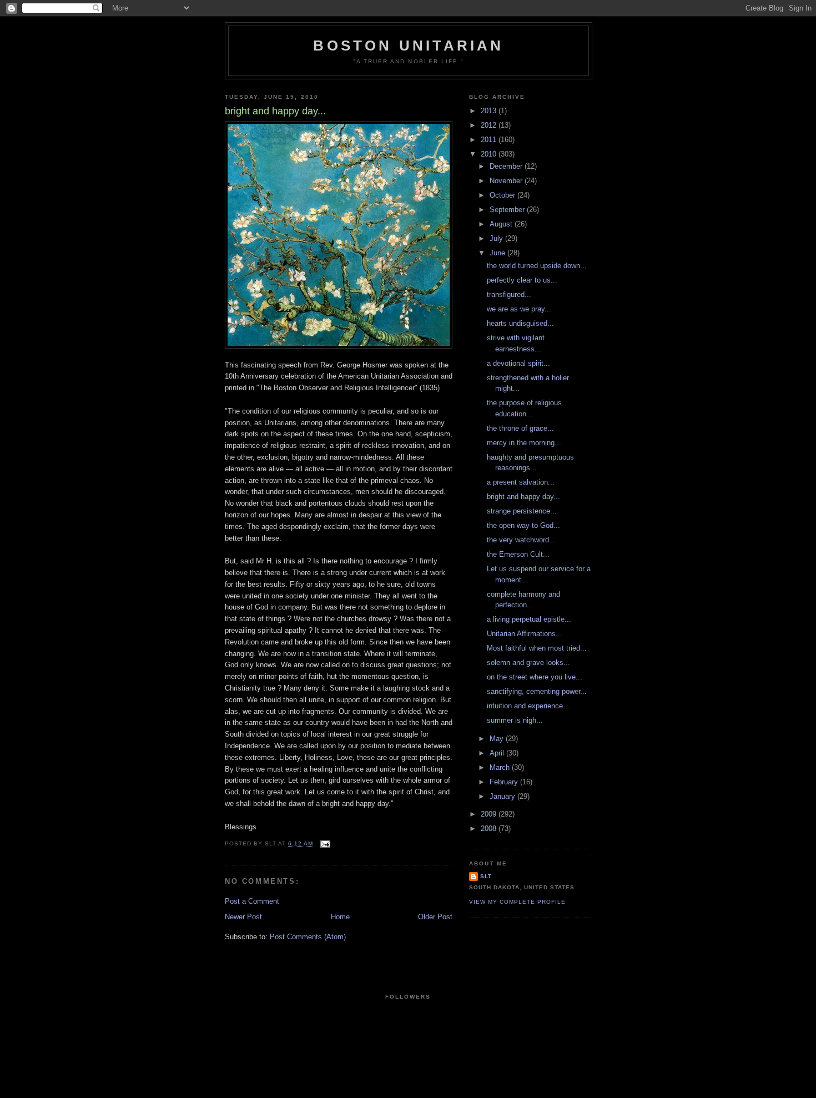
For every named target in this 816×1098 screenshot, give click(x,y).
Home (340, 917)
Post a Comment (252, 901)
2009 (489, 814)
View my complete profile (517, 902)
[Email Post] (325, 843)
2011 (489, 139)
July (497, 238)
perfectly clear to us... (522, 280)
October (503, 195)
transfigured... (509, 294)
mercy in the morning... (524, 443)
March (501, 767)
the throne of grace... (520, 428)
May (498, 738)
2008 (489, 828)
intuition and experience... (528, 706)
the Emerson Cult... (518, 554)
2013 (489, 111)
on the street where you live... (534, 677)
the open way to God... (523, 525)
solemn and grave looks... (528, 662)
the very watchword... (521, 540)
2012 (489, 125)
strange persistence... (522, 511)
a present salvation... (521, 482)
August (502, 224)
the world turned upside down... (537, 265)
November (507, 181)
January (503, 796)
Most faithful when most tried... (537, 648)
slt (486, 876)
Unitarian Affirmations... (524, 633)
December (507, 166)
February (505, 782)
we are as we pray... (519, 309)
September (508, 209)
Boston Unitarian (408, 45)
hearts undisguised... (520, 323)
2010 (489, 154)
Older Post (435, 917)
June (498, 253)
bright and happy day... (523, 496)
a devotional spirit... (518, 363)
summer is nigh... (515, 720)
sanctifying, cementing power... (537, 691)
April (498, 753)
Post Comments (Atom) (308, 937)
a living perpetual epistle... (529, 619)
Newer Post (243, 917)
